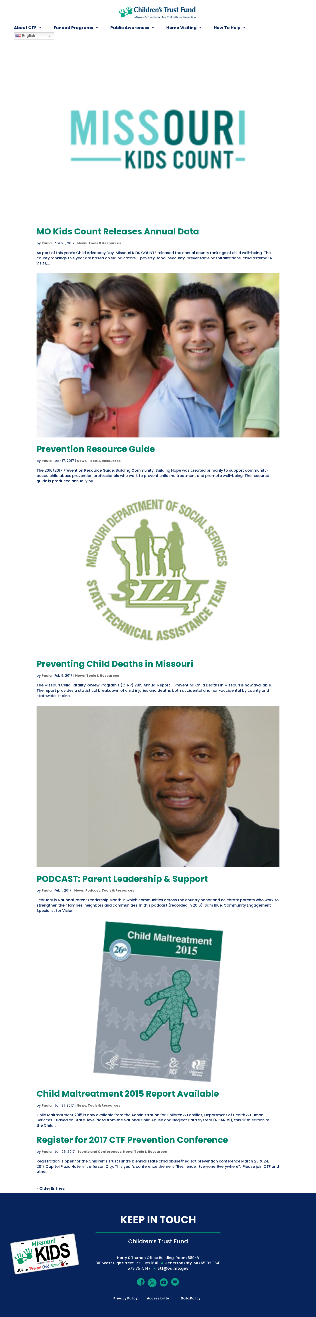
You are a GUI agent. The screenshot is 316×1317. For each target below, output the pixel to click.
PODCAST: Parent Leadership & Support (122, 879)
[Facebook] (141, 1281)
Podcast (92, 890)
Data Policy (191, 1298)
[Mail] (175, 1281)
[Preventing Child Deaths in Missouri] (158, 571)
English (28, 36)
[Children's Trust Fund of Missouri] (158, 11)
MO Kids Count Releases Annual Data (118, 231)
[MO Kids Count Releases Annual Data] (158, 139)
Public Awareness (129, 27)
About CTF (25, 27)
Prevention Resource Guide (96, 449)
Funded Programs (73, 27)
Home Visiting (181, 27)
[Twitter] (152, 1283)
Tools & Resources (104, 243)
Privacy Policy (125, 1298)
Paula (47, 243)
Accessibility (158, 1298)
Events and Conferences (99, 1151)
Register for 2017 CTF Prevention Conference (132, 1140)
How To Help (227, 27)
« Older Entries (51, 1188)
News (82, 243)
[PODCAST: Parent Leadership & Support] (158, 786)
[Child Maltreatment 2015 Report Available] (158, 1001)
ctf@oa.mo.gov (173, 1268)
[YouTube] (164, 1282)
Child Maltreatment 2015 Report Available (128, 1094)
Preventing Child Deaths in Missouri (115, 664)
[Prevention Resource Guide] (158, 355)
